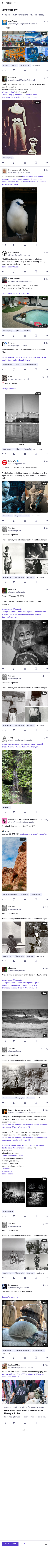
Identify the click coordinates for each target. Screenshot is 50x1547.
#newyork (34, 747)
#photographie (24, 179)
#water (4, 747)
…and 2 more (40, 577)
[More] (46, 70)
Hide (44, 33)
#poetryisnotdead (19, 1148)
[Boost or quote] (14, 70)
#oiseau (19, 182)
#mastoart (6, 1169)
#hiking (18, 747)
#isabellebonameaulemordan (13, 1156)
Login (22, 1544)
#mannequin (19, 95)
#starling (5, 184)
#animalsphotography (10, 179)
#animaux (26, 177)
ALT (22, 44)
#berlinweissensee (32, 95)
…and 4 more (36, 65)
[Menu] (46, 1544)
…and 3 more (6, 1353)
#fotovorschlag (8, 92)
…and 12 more (35, 516)
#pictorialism (7, 1148)
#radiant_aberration (36, 1145)
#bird (25, 182)
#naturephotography (27, 744)
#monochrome (7, 97)
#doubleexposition (9, 1145)
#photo (40, 177)
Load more (25, 1430)
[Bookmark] (36, 70)
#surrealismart (22, 1145)
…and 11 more (37, 449)
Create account (10, 1544)
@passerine (13, 184)
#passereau (41, 182)
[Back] (2, 3)
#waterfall (39, 744)
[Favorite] (25, 70)
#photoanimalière (9, 182)
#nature (5, 744)
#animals (33, 177)
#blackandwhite (20, 97)
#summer (11, 747)
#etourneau (31, 182)
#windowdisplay (8, 95)
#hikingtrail (26, 747)
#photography (32, 97)
